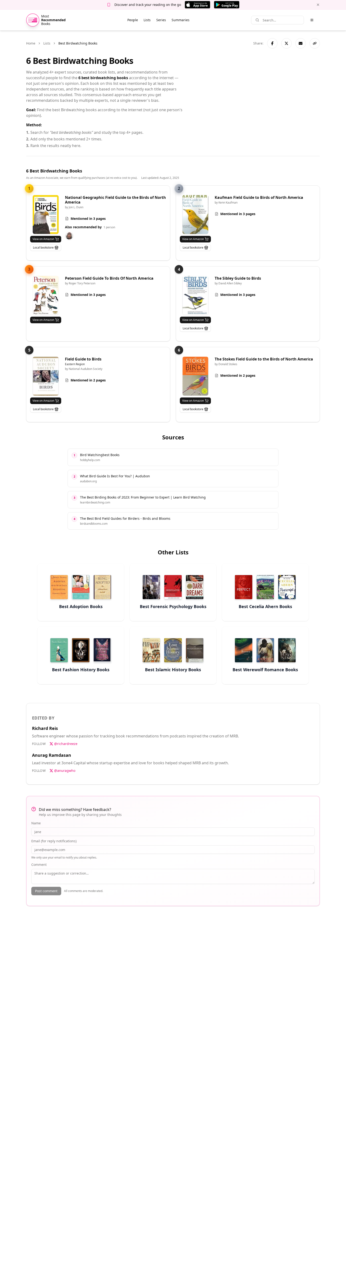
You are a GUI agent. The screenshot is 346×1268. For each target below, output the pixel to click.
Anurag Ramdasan (51, 755)
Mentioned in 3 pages (88, 218)
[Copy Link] (315, 43)
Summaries (180, 20)
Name (36, 823)
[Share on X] (286, 43)
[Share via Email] (300, 43)
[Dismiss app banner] (318, 4)
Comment (39, 864)
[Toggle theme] (312, 20)
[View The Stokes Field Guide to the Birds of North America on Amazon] (195, 376)
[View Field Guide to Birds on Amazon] (46, 376)
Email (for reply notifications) (53, 841)
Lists (147, 20)
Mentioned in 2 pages (88, 380)
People (132, 20)
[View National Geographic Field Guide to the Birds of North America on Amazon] (46, 214)
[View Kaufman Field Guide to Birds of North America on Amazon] (195, 214)
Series (161, 20)
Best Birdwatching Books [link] (77, 43)
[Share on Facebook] (272, 43)
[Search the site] (257, 20)
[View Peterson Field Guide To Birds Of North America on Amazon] (46, 295)
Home (30, 43)
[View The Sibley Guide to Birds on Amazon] (195, 295)
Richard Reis (45, 728)
